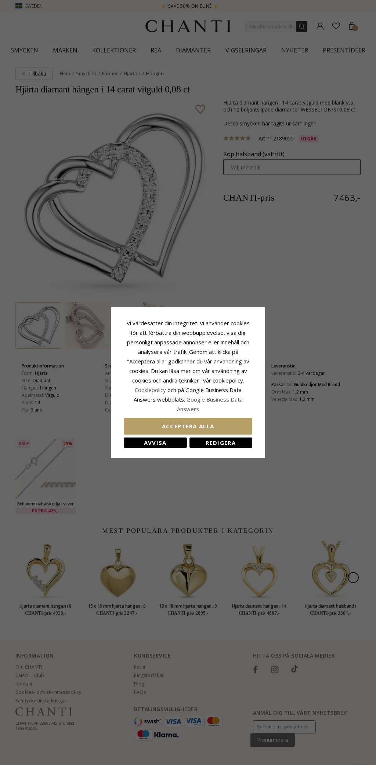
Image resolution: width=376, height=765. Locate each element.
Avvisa (155, 442)
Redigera (221, 442)
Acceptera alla (188, 426)
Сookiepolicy (151, 390)
